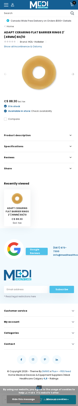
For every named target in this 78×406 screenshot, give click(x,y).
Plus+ (55, 371)
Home (10, 26)
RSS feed (65, 371)
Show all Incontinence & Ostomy (23, 46)
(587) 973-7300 (60, 249)
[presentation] (5, 74)
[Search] (72, 13)
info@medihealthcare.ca (61, 255)
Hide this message (23, 399)
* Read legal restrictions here (20, 296)
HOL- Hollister (36, 42)
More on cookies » (57, 399)
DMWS (46, 371)
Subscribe (62, 289)
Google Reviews (35, 251)
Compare (14, 119)
